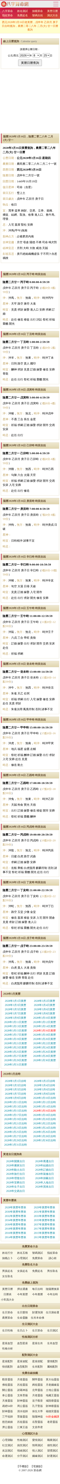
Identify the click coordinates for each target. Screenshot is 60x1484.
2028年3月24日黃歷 (44, 1047)
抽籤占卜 (7, 1258)
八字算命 (7, 11)
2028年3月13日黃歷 (15, 1026)
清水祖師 (22, 1411)
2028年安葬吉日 (15, 1182)
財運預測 (37, 1312)
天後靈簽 (7, 1400)
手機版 (23, 1466)
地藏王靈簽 (52, 1395)
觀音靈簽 (7, 1379)
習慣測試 (52, 1450)
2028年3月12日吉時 (44, 1102)
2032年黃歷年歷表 (15, 1216)
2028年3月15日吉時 (15, 1110)
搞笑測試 (22, 1445)
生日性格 (7, 1330)
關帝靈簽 (37, 1379)
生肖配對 (37, 1366)
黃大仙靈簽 (52, 1379)
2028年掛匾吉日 (44, 1178)
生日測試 (52, 1330)
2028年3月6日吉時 (44, 1089)
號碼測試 (37, 1252)
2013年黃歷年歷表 (44, 1237)
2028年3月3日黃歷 (15, 1005)
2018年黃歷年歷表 (15, 1228)
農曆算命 (7, 1317)
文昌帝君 (37, 1427)
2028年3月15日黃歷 (15, 1030)
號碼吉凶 (37, 15)
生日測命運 (52, 1312)
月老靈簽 (22, 1379)
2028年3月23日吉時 (15, 1127)
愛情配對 (52, 1361)
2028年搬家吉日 (15, 1165)
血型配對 (22, 1366)
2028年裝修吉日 (44, 1173)
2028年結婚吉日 (44, 1165)
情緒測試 (22, 1450)
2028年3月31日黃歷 (15, 1064)
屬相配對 (52, 1366)
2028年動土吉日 (15, 1169)
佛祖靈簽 (7, 1384)
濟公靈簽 (7, 1427)
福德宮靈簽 (52, 1411)
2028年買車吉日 (44, 1186)
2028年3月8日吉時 (44, 1093)
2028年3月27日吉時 (15, 1136)
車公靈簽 (7, 1395)
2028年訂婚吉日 (44, 1169)
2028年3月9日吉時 (15, 1097)
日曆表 (8, 1294)
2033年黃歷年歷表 (44, 1216)
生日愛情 (22, 1312)
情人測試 (37, 1450)
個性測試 (52, 1445)
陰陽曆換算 (52, 1289)
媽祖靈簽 (37, 1384)
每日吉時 (37, 1289)
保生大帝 (37, 1411)
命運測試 (7, 1455)
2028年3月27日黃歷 (15, 1056)
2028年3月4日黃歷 (44, 1005)
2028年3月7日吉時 (15, 1093)
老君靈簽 (52, 1421)
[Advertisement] (30, 101)
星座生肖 (37, 1343)
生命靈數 (22, 1317)
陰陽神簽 (37, 1416)
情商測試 (37, 1445)
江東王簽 (22, 1427)
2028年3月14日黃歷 (44, 1026)
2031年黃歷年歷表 (44, 1211)
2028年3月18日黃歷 (44, 1034)
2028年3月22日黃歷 (44, 1043)
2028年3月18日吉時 (44, 1115)
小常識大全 (7, 1299)
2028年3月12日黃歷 (44, 1022)
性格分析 (7, 1348)
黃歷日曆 (52, 11)
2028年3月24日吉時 (44, 1127)
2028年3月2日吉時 (44, 1081)
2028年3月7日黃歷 (15, 1013)
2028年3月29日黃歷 (15, 1060)
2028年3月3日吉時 (15, 1085)
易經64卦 (7, 1406)
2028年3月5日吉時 (15, 1089)
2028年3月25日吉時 (15, 1132)
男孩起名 (7, 1271)
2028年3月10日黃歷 (44, 1017)
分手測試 (22, 1455)
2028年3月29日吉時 (15, 1140)
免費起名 (22, 15)
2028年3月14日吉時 (44, 1106)
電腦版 (37, 1466)
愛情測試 (37, 1440)
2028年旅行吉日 (15, 1173)
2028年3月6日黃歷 (44, 1009)
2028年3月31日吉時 (15, 1144)
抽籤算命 (37, 11)
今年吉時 (52, 1294)
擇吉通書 (22, 1289)
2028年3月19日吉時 (15, 1119)
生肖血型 (52, 1343)
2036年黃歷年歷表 (15, 1224)
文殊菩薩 (22, 1395)
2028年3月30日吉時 (44, 1140)
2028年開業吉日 (15, 1161)
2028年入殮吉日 (44, 1182)
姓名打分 (7, 1252)
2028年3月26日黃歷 (44, 1051)
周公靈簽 (22, 1406)
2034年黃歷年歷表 (15, 1220)
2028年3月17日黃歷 (15, 1034)
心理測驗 (7, 1440)
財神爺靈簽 (52, 1406)
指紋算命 (7, 15)
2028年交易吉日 (15, 1191)
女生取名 (7, 1276)
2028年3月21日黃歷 (15, 1043)
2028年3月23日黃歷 (15, 1047)
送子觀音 (37, 1400)
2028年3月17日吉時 (15, 1115)
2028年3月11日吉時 (15, 1102)
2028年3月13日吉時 (15, 1106)
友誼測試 (7, 1450)
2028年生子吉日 (15, 1186)
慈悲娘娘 (7, 1421)
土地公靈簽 (52, 1390)
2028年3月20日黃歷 (44, 1039)
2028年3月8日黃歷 (44, 1013)
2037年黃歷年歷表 (44, 1224)
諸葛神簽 (22, 1390)
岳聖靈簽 (37, 1421)
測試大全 (52, 15)
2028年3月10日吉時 (44, 1097)
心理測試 (22, 1258)
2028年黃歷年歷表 (15, 1207)
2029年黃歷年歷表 (44, 1207)
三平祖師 (7, 1416)
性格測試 (22, 1440)
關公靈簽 (7, 1390)
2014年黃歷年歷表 (15, 1237)
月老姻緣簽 (52, 1384)
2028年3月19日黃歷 (15, 1039)
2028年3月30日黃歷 (44, 1060)
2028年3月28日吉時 (44, 1136)
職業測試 (52, 1440)
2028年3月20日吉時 (44, 1119)
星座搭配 (37, 1361)
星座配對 (7, 1361)
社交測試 (7, 1445)
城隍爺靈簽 (52, 1400)
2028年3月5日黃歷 (15, 1009)
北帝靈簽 (37, 1390)
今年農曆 (37, 1294)
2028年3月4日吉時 (44, 1085)
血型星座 (22, 1343)
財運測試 (52, 1455)
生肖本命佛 (37, 1317)
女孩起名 (22, 1271)
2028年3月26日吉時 (44, 1132)
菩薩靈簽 (22, 1416)
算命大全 (55, 4)
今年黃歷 (22, 1294)
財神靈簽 (22, 1400)
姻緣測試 (37, 1455)
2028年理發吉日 (15, 1178)
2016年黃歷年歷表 (15, 1233)
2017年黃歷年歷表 (44, 1228)
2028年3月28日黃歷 (44, 1056)
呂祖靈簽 (22, 1384)
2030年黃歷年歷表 (15, 1211)
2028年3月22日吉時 (44, 1123)
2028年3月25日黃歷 (15, 1051)
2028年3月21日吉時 (15, 1123)
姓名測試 (22, 11)
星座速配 (22, 1361)
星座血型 (7, 1343)
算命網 (14, 4)
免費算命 (37, 1258)
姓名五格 (22, 1252)
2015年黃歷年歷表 (44, 1233)
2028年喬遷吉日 (44, 1161)
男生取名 (52, 1271)
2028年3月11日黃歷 (15, 1022)
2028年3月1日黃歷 (15, 1000)
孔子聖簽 (37, 1406)
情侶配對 (7, 1366)
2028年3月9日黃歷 (15, 1017)
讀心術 (52, 1258)
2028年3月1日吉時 (15, 1081)
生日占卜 (22, 1330)
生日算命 (7, 1312)
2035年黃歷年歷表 (44, 1220)
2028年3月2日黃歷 (44, 1000)
